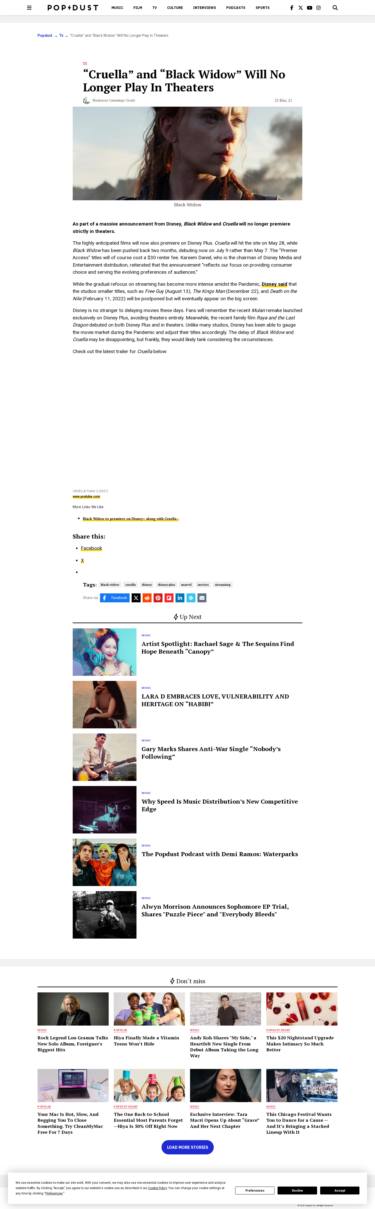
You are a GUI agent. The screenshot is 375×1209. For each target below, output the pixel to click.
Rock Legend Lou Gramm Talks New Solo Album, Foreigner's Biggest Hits (73, 1043)
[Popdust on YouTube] (310, 7)
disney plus (166, 585)
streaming (223, 585)
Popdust (45, 35)
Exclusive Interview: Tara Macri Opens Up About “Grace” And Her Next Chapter (224, 1120)
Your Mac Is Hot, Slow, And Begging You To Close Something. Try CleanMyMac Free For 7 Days (70, 1123)
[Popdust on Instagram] (318, 7)
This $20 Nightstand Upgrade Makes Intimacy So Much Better (300, 1043)
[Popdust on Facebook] (292, 7)
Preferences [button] (54, 1193)
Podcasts (235, 7)
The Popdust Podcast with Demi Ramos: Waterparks (220, 854)
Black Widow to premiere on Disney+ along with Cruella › (131, 518)
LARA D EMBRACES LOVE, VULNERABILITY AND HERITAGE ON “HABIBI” (215, 700)
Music (117, 7)
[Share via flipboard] (169, 597)
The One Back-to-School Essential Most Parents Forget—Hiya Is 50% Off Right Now (148, 1120)
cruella (130, 585)
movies (203, 585)
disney (147, 585)
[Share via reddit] (147, 597)
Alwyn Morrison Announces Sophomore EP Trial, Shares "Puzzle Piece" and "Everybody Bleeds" (215, 910)
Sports (263, 7)
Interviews (204, 7)
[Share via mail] (201, 597)
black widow (110, 585)
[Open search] (335, 7)
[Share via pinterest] (158, 597)
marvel (186, 585)
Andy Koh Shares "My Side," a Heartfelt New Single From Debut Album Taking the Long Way (224, 1046)
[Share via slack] (190, 597)
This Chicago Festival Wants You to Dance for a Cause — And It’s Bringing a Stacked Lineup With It (299, 1123)
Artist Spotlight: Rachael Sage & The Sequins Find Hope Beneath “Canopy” (218, 647)
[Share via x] (136, 597)
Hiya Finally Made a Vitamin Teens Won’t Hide (146, 1040)
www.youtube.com (86, 496)
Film (137, 7)
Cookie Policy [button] (157, 1188)
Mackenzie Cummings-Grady (114, 100)
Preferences (255, 1190)
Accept (339, 1190)
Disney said (274, 284)
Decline (297, 1190)
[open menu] (29, 7)
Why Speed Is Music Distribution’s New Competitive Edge (220, 805)
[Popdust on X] (301, 7)
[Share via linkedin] (180, 597)
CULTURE (175, 7)
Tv (154, 7)
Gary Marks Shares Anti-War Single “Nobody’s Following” (211, 753)
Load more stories (187, 1147)
